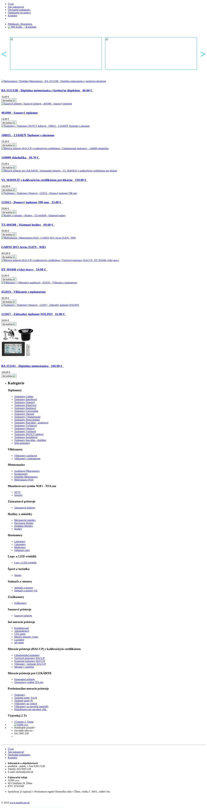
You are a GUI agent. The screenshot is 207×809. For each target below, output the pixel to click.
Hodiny (18, 528)
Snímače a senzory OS (25, 590)
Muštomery (20, 547)
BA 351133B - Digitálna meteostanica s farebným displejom (46, 90)
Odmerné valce (22, 550)
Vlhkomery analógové (25, 455)
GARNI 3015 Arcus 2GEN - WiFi (23, 247)
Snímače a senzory (23, 587)
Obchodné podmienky (19, 9)
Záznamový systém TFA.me (28, 682)
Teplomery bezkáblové (26, 437)
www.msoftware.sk (20, 802)
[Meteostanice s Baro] (151, 53)
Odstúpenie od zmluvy (19, 12)
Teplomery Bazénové (25, 408)
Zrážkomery (20, 603)
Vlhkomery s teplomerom (27, 458)
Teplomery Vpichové (25, 431)
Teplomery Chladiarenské (27, 416)
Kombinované (21, 628)
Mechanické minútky (25, 520)
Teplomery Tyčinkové (25, 425)
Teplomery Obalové (24, 428)
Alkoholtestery (21, 631)
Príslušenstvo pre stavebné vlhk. (30, 709)
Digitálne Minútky (23, 526)
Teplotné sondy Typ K (25, 697)
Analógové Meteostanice (27, 471)
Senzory (18, 495)
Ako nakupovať (16, 6)
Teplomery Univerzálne (26, 411)
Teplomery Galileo (23, 396)
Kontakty (12, 15)
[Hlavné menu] (56, 53)
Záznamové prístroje (24, 507)
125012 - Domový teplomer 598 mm (31, 202)
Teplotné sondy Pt (23, 700)
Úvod (11, 4)
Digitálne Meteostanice (26, 476)
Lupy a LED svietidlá (25, 562)
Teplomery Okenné (24, 414)
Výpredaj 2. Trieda (23, 721)
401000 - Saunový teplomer (19, 112)
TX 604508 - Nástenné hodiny (27, 224)
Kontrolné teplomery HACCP (29, 661)
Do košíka (8, 100)
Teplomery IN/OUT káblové (29, 434)
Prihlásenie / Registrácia (20, 24)
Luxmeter (19, 639)
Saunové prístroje (23, 615)
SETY (17, 492)
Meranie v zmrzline (24, 666)
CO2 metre (20, 634)
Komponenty (21, 474)
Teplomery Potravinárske (27, 419)
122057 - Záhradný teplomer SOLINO (33, 314)
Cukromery (20, 544)
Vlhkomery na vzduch (25, 703)
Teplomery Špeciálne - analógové (31, 422)
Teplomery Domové (24, 402)
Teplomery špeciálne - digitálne (30, 440)
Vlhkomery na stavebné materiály (31, 706)
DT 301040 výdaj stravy (23, 269)
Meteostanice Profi (23, 479)
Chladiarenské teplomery (27, 655)
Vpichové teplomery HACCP (29, 658)
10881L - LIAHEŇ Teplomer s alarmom (27, 135)
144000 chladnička (19, 157)
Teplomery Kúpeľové (25, 405)
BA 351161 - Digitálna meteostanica (31, 366)
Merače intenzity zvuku (26, 636)
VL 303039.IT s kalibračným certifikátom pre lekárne (43, 180)
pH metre (19, 642)
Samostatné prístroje (24, 679)
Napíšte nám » (21, 736)
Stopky (18, 575)
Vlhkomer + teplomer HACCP (30, 664)
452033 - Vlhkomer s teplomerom (23, 291)
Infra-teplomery (22, 443)
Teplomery (19, 694)
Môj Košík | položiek (23, 27)
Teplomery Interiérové (25, 399)
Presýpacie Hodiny (24, 523)
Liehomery (19, 541)
